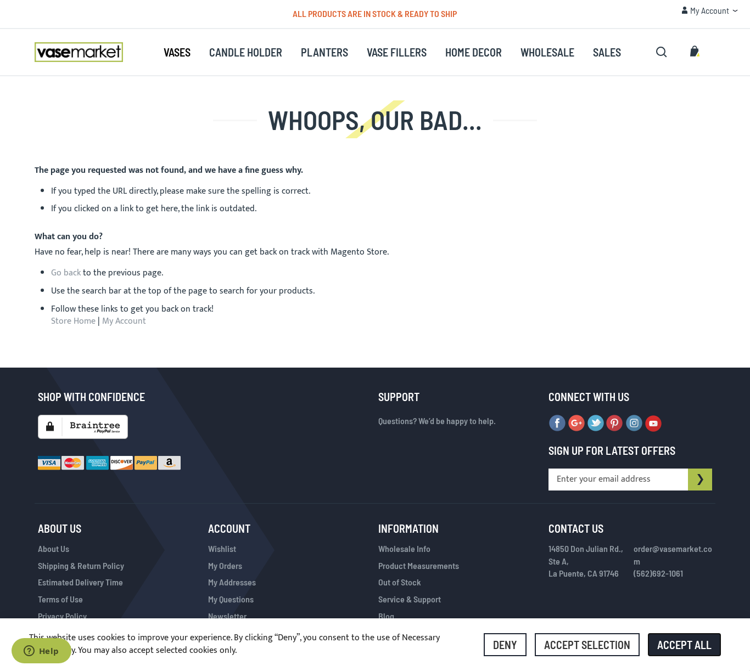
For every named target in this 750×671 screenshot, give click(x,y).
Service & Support (409, 599)
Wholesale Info (404, 548)
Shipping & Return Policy (81, 565)
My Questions (231, 599)
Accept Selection (587, 644)
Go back (66, 273)
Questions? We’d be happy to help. (437, 420)
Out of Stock (399, 582)
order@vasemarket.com (673, 554)
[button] (709, 10)
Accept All (684, 644)
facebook (557, 423)
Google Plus (576, 423)
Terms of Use (60, 599)
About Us (53, 548)
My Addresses (232, 582)
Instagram (634, 423)
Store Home (73, 321)
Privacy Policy (62, 616)
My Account (124, 321)
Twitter (596, 423)
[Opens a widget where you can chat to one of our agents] (41, 652)
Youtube (653, 423)
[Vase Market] (79, 52)
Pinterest (615, 423)
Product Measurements (418, 565)
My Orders (225, 565)
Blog (386, 616)
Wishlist (222, 548)
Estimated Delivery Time (80, 582)
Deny (505, 644)
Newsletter (227, 616)
